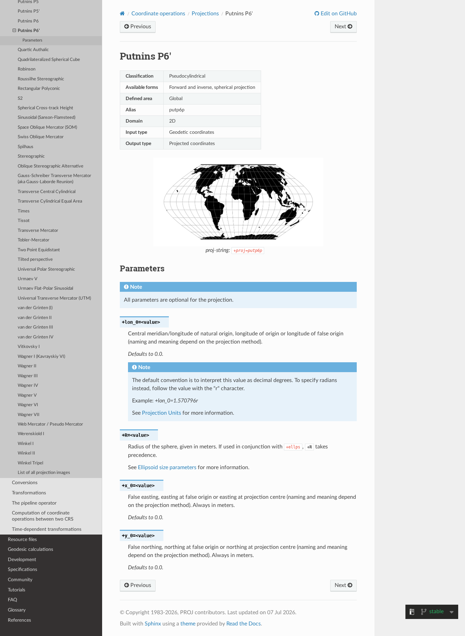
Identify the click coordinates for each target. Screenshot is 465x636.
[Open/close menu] (14, 31)
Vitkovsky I (29, 347)
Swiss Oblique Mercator (41, 137)
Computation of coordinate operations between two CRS (43, 516)
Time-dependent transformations (46, 529)
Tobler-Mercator (33, 240)
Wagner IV (28, 385)
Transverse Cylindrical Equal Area (50, 201)
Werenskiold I (31, 434)
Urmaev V (27, 279)
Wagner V (27, 395)
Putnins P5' (29, 11)
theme (187, 623)
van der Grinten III (35, 327)
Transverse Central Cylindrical (47, 192)
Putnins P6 (28, 21)
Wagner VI (28, 405)
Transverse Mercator (38, 230)
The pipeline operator (34, 503)
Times (24, 211)
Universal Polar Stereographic (46, 269)
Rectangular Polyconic (39, 88)
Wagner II (27, 366)
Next (341, 26)
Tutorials (16, 589)
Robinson (26, 69)
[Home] (122, 13)
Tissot (24, 221)
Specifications (22, 569)
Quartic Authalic (33, 50)
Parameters (32, 40)
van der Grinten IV (35, 337)
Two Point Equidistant (39, 250)
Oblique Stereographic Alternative (50, 166)
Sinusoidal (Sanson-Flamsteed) (46, 117)
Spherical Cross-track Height (45, 108)
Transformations (29, 492)
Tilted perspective (35, 259)
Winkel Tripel (30, 463)
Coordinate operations (158, 13)
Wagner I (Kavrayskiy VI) (41, 356)
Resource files (22, 539)
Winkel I (26, 444)
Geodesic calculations (30, 549)
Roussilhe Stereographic (41, 79)
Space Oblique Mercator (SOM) (47, 127)
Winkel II (26, 453)
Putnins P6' (29, 31)
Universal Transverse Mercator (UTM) (54, 298)
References (19, 620)
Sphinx (153, 623)
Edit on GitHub (338, 13)
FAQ (12, 599)
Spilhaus (25, 147)
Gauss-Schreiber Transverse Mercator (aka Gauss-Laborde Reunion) (54, 179)
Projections (205, 13)
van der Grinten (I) (35, 308)
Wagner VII (28, 415)
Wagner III (28, 376)
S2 (20, 98)
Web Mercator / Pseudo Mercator (50, 424)
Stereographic (31, 156)
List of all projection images (44, 473)
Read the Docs (243, 623)
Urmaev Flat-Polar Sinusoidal (45, 288)
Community (20, 579)
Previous (140, 26)
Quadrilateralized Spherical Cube (49, 60)
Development (22, 559)
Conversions (24, 482)
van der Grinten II (35, 318)
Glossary (17, 610)
